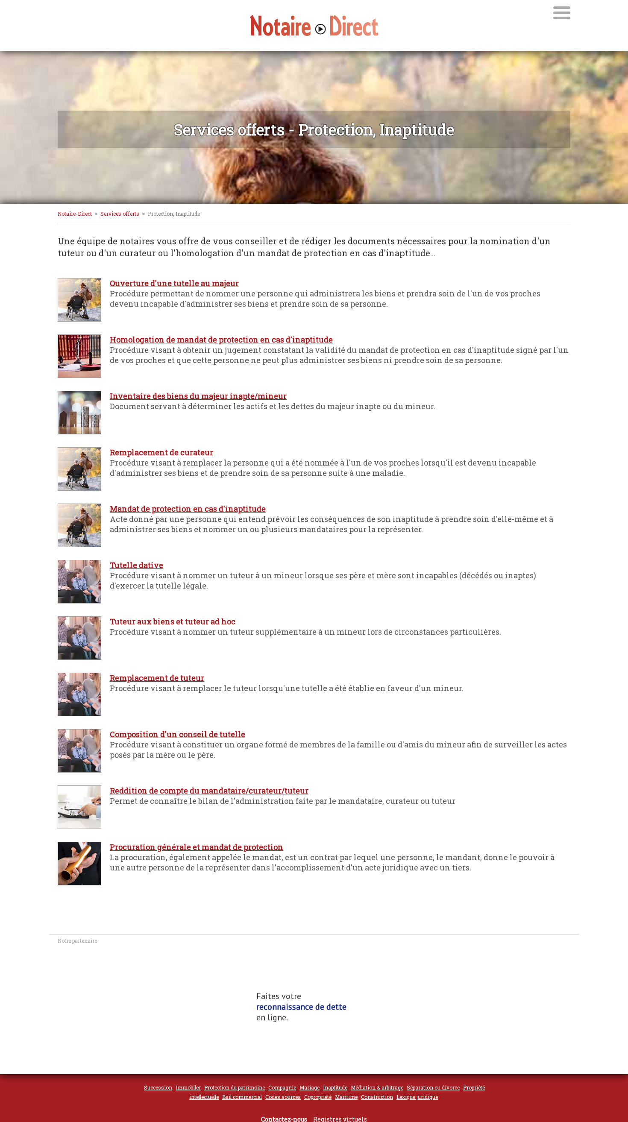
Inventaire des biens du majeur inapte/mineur (198, 396)
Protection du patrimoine (234, 1087)
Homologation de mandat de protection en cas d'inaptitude (221, 339)
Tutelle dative (136, 565)
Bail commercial (242, 1096)
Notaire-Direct (75, 213)
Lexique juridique (417, 1096)
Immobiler (188, 1087)
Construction (377, 1096)
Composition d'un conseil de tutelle (177, 734)
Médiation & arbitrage (377, 1087)
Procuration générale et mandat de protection (196, 847)
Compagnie (282, 1087)
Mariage (309, 1087)
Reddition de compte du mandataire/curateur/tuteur (209, 790)
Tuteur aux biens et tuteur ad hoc (172, 621)
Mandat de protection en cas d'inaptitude (188, 509)
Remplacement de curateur (161, 452)
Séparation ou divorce (433, 1087)
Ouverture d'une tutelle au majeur (174, 283)
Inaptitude (335, 1087)
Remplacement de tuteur (157, 678)
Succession (158, 1087)
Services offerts (119, 213)
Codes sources (283, 1096)
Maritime (346, 1096)
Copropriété (318, 1096)
